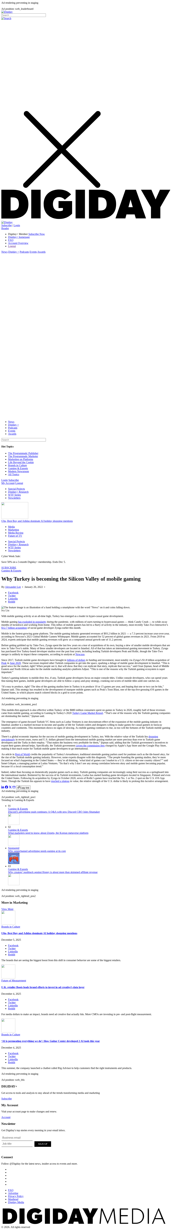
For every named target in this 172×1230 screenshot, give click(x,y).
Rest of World (22, 754)
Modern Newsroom (18, 471)
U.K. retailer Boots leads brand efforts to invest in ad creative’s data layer (42, 987)
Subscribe (6, 225)
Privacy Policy (16, 1196)
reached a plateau (60, 781)
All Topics (13, 474)
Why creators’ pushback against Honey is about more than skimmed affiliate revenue (53, 872)
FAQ (10, 240)
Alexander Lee (13, 586)
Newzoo (79, 654)
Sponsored (13, 848)
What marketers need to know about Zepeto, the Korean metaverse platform (48, 833)
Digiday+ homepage (19, 237)
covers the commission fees (90, 745)
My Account (8, 483)
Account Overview (18, 243)
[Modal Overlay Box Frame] (26, 1143)
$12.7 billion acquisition (14, 627)
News (4, 251)
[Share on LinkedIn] (2, 787)
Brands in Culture (17, 465)
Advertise (13, 1193)
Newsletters (14, 497)
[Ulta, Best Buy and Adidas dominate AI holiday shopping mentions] (8, 923)
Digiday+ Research (18, 491)
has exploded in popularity (32, 621)
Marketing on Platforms (20, 459)
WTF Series (14, 494)
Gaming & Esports (18, 468)
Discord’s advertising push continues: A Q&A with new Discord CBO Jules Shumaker (54, 811)
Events (33, 251)
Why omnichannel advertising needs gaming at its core (37, 851)
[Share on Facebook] (6, 787)
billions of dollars (76, 660)
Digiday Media (16, 1202)
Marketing (13, 529)
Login (17, 225)
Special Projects (16, 488)
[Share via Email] (13, 787)
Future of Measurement (13, 980)
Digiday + (13, 251)
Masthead (13, 1199)
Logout (12, 246)
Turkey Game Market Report (87, 713)
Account (5, 1117)
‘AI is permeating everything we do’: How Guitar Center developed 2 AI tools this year (50, 1041)
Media (11, 526)
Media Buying (15, 532)
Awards (41, 251)
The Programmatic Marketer (23, 456)
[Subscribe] (7, 222)
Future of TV (15, 535)
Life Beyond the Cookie (21, 462)
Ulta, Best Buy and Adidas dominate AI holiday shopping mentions (37, 521)
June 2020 (15, 663)
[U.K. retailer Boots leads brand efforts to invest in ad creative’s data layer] (8, 977)
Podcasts (24, 251)
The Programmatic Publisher (23, 453)
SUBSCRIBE (8, 567)
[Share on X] (10, 787)
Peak (4, 663)
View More (7, 909)
